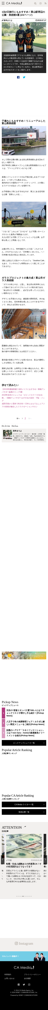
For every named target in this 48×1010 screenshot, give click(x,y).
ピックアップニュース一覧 (24, 743)
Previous (2, 859)
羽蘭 (10, 860)
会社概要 (27, 978)
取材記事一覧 (24, 812)
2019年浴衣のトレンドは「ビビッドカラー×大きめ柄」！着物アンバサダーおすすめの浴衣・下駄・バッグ (23, 398)
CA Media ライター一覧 (24, 804)
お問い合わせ (9, 978)
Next (45, 859)
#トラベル (6, 426)
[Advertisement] (24, 97)
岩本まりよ (8, 20)
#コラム (15, 426)
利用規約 (7, 974)
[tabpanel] (24, 864)
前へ (18, 418)
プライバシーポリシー (32, 974)
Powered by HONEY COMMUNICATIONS (24, 995)
